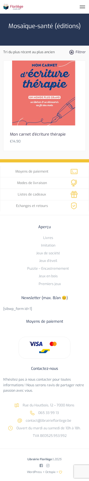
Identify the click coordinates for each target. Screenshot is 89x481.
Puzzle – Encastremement (48, 268)
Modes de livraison (32, 183)
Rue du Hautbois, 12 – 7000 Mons (48, 405)
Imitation (48, 245)
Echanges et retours (32, 206)
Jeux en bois (48, 276)
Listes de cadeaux (32, 194)
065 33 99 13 (48, 412)
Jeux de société (48, 253)
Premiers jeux (50, 284)
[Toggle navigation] (82, 7)
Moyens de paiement (31, 171)
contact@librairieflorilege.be (48, 420)
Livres (48, 238)
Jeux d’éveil (48, 260)
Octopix (50, 472)
